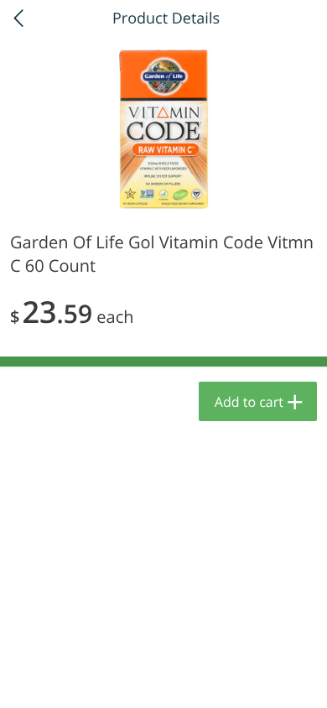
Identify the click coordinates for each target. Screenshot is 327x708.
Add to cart (249, 402)
